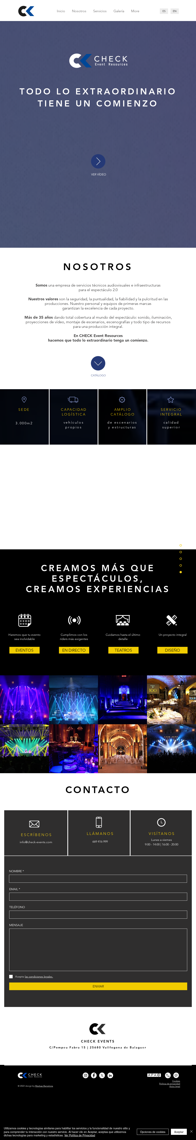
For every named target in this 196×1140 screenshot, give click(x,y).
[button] (98, 161)
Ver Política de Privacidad (79, 1135)
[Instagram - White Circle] (85, 1075)
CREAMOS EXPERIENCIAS (98, 589)
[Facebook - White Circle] (94, 1075)
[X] (102, 1075)
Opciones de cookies (152, 1132)
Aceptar (179, 1132)
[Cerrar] (191, 1131)
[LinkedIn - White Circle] (110, 1075)
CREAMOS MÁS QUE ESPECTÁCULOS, (98, 573)
